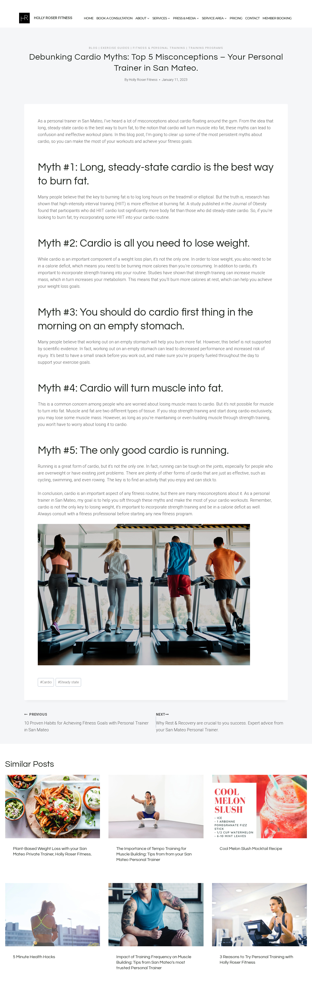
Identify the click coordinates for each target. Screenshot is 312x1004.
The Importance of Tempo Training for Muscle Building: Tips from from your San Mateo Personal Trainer (154, 854)
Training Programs (205, 47)
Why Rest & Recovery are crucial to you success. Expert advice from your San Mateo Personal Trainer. (219, 722)
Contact (252, 18)
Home (88, 18)
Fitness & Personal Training (159, 47)
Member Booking (277, 18)
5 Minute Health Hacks (34, 957)
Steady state (68, 682)
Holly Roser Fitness (143, 80)
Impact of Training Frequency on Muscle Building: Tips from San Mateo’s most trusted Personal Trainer (153, 962)
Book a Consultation (114, 18)
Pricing (236, 18)
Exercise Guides (115, 47)
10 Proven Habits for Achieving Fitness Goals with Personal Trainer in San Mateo (86, 722)
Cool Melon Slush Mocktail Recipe (251, 849)
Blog (93, 47)
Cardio (46, 682)
